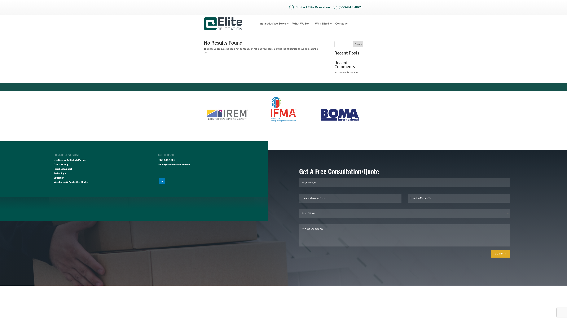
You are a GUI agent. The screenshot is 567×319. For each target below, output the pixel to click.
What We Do (300, 23)
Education (59, 177)
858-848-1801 (166, 160)
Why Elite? (322, 23)
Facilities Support (63, 169)
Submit (501, 253)
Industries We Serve (272, 23)
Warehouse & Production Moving (71, 182)
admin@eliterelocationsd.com (174, 164)
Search (358, 44)
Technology (60, 173)
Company (341, 23)
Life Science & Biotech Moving (70, 160)
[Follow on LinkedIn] (162, 181)
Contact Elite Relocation (312, 7)
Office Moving (61, 164)
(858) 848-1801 (350, 7)
